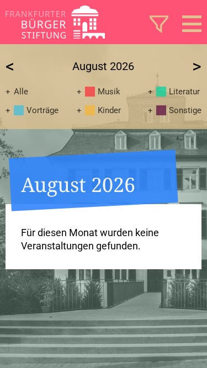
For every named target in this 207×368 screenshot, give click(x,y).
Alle (21, 92)
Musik (109, 92)
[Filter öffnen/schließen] (159, 23)
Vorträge (42, 110)
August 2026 (103, 66)
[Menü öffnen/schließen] (191, 23)
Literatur (184, 92)
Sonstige (185, 110)
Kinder (109, 110)
